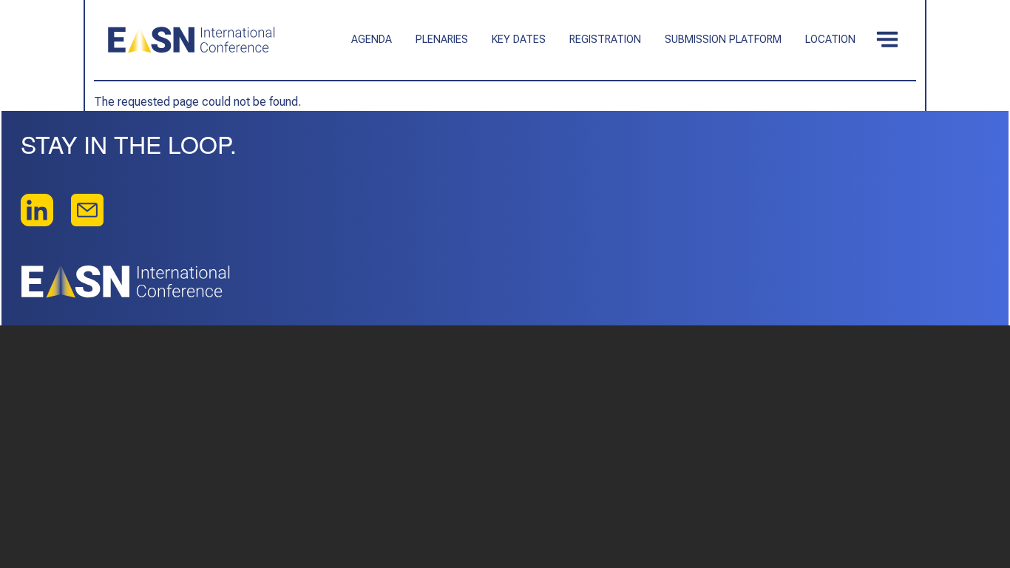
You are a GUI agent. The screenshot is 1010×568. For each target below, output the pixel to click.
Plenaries (442, 39)
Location (830, 39)
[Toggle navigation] (887, 40)
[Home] (191, 40)
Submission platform (723, 39)
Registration (605, 39)
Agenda (371, 39)
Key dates (519, 39)
